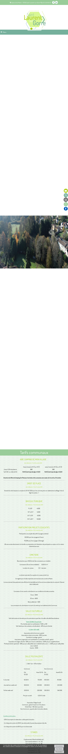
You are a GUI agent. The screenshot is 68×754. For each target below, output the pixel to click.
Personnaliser (59, 752)
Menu (4, 32)
